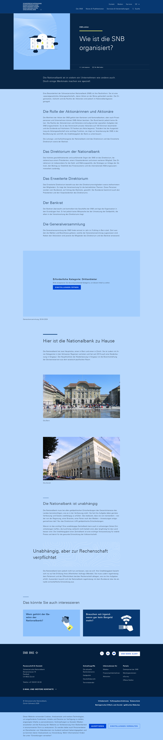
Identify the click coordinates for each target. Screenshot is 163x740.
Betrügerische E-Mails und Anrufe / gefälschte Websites (117, 705)
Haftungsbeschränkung (119, 701)
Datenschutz (135, 701)
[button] (137, 4)
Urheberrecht (103, 701)
